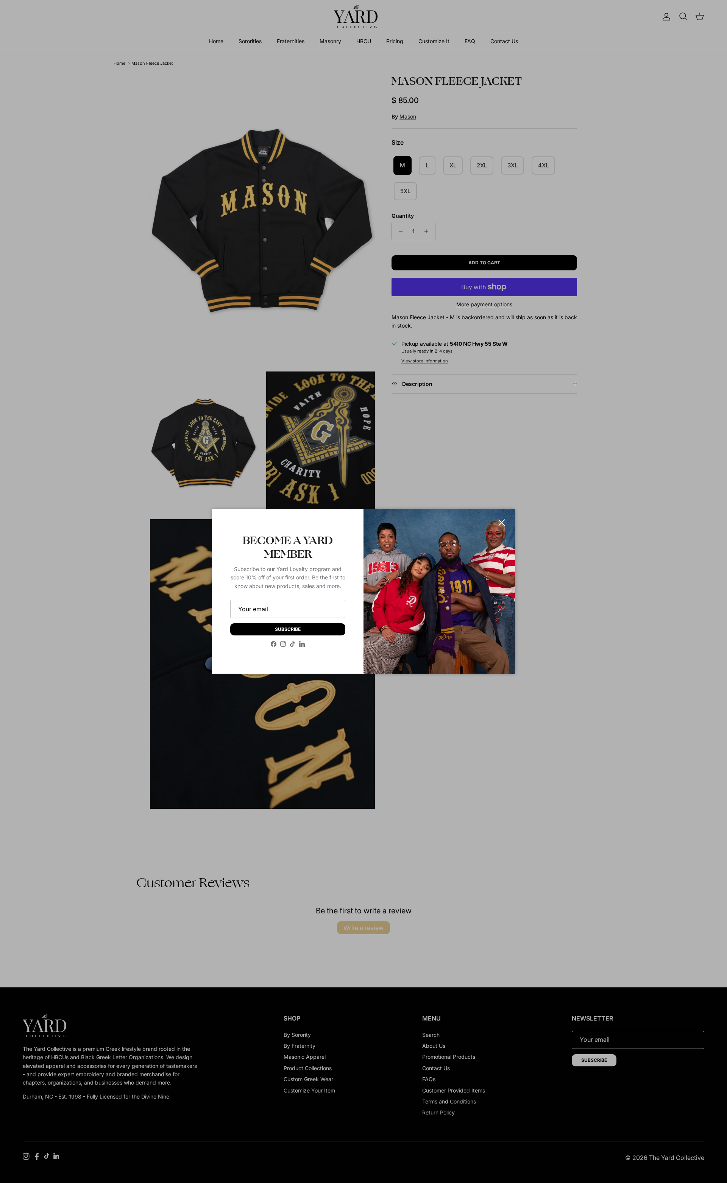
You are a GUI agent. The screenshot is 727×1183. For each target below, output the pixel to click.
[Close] (501, 522)
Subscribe (288, 629)
